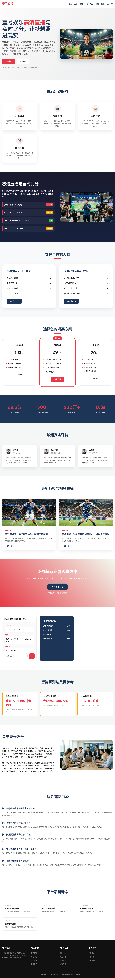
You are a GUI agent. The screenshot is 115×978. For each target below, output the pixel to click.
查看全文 (9, 546)
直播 (75, 4)
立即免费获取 (57, 587)
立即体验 (8, 61)
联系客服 (63, 964)
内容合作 (91, 957)
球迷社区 (34, 964)
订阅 (86, 4)
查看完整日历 (14, 301)
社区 (91, 4)
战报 (97, 4)
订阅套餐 (34, 960)
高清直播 (34, 953)
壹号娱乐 (7, 3)
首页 (70, 4)
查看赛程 (23, 61)
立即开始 (19, 374)
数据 (81, 4)
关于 (102, 4)
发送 (31, 656)
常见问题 (109, 4)
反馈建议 (63, 960)
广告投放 (91, 953)
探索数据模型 (71, 301)
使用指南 (63, 957)
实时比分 (34, 957)
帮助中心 (63, 953)
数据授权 (91, 960)
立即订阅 (57, 379)
